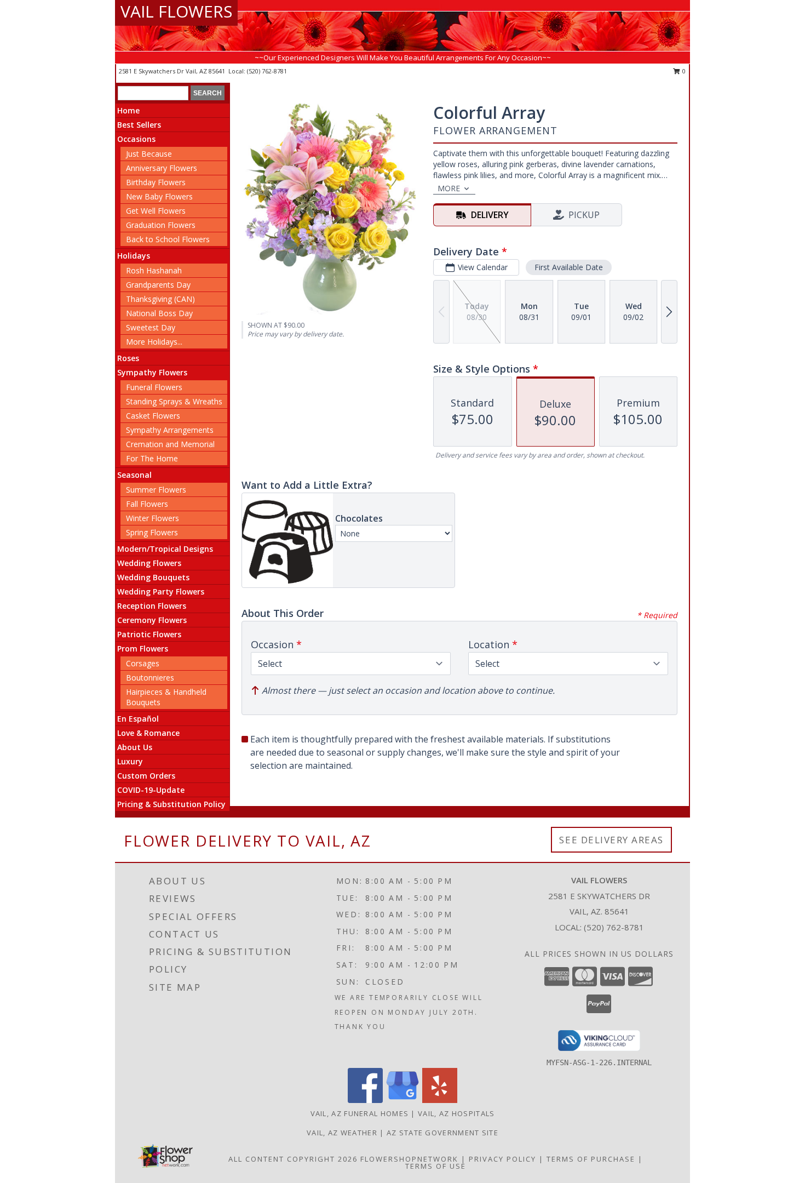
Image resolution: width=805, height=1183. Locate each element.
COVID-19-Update (151, 790)
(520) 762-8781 (267, 71)
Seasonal (134, 475)
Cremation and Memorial (170, 444)
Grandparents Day (158, 284)
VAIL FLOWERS (176, 11)
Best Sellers (139, 124)
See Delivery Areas (611, 839)
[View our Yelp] (439, 1100)
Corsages (142, 663)
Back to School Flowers (168, 239)
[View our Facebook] (365, 1100)
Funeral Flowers (154, 387)
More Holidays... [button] (154, 341)
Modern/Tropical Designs (165, 549)
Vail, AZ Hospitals (456, 1113)
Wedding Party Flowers (160, 591)
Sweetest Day (150, 327)
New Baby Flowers (159, 196)
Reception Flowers (151, 606)
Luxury (130, 761)
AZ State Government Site (442, 1133)
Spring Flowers (152, 532)
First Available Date (568, 267)
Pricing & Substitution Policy (171, 804)
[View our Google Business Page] (402, 1100)
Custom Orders (146, 775)
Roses (128, 358)
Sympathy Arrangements (170, 430)
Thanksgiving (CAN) (160, 299)
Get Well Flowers (156, 210)
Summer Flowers (156, 489)
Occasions (136, 139)
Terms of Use (435, 1166)
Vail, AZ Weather (342, 1133)
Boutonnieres (150, 677)
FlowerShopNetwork (409, 1159)
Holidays (133, 255)
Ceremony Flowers (152, 620)
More (449, 188)
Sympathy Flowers (152, 372)
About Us (134, 747)
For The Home (152, 458)
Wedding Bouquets (153, 577)
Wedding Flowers (149, 563)
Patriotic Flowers (149, 634)
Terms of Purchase (591, 1159)
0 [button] (683, 71)
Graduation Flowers (161, 225)
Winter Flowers (152, 518)
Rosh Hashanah (154, 270)
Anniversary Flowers (161, 168)
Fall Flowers (147, 504)
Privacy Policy (502, 1159)
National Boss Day (159, 313)
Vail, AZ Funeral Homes (360, 1113)
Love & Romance (148, 733)
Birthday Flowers (156, 182)
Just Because (149, 153)
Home (128, 110)
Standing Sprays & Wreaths (174, 401)
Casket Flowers (153, 415)
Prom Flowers (142, 648)
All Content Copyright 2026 (293, 1159)
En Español (138, 718)
